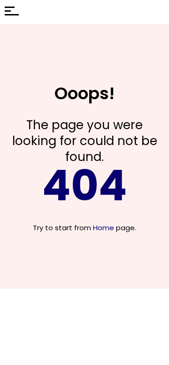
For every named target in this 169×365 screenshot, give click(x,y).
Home (103, 228)
